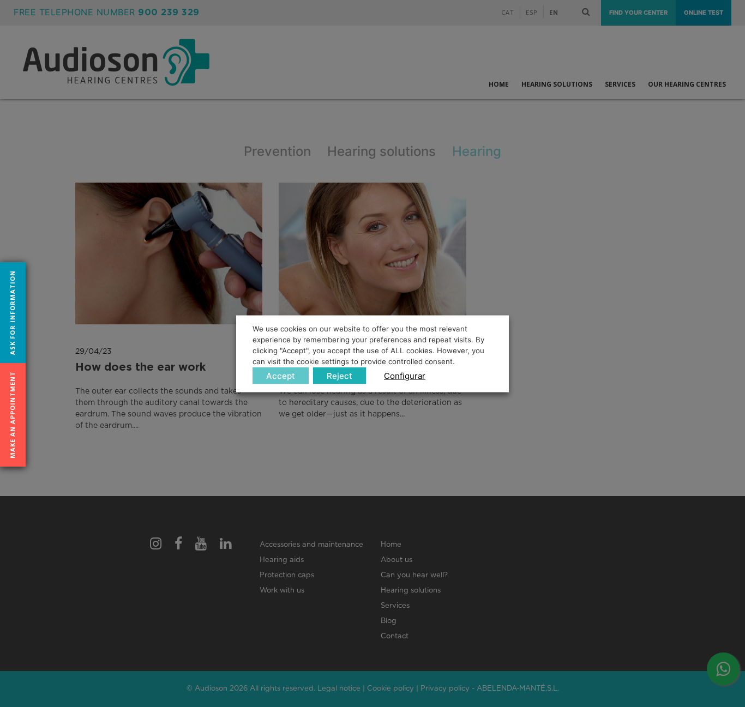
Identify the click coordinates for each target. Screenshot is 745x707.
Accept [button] (280, 375)
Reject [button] (339, 375)
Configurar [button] (404, 375)
